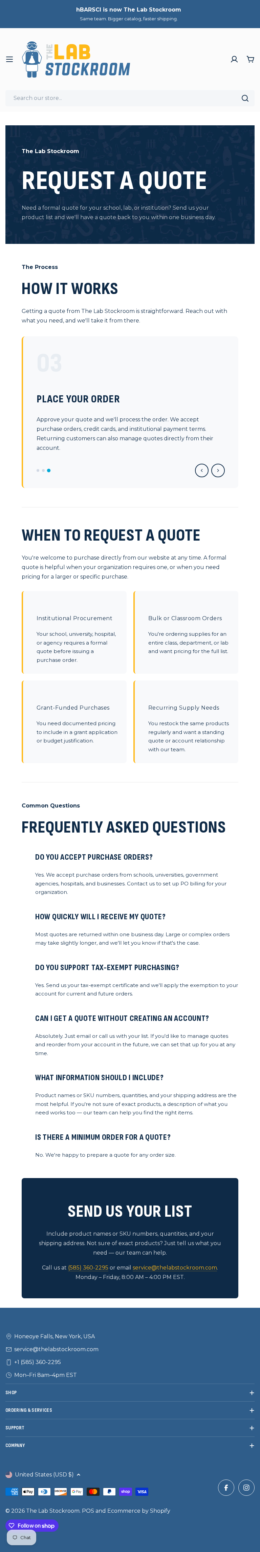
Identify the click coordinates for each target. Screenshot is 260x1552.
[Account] (234, 59)
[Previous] (202, 470)
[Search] (245, 98)
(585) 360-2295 (88, 1267)
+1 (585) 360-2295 (37, 1362)
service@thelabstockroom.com (175, 1267)
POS (88, 1511)
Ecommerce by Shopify (138, 1511)
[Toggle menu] (9, 59)
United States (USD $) (44, 1474)
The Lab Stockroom (53, 1511)
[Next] (218, 470)
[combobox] (130, 98)
